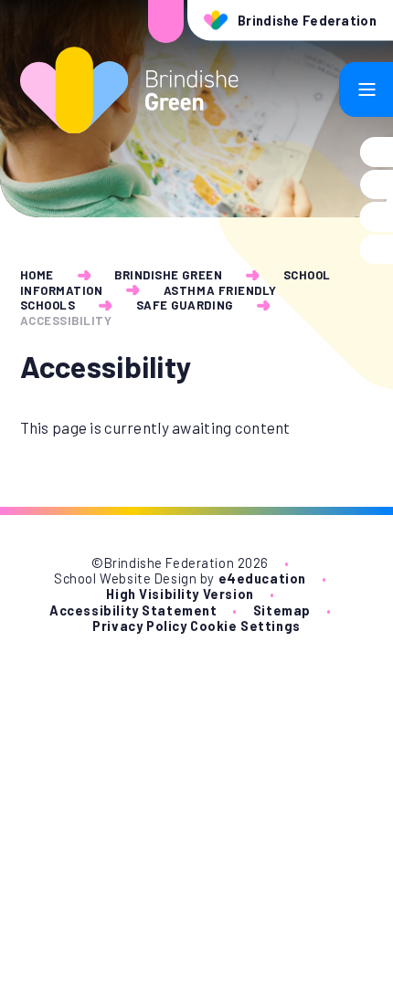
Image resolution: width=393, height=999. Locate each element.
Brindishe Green (168, 275)
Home (37, 275)
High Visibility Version (179, 594)
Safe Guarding (184, 305)
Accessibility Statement (133, 610)
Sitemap (282, 610)
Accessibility (66, 320)
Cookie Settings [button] (245, 626)
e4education (262, 578)
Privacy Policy (139, 626)
